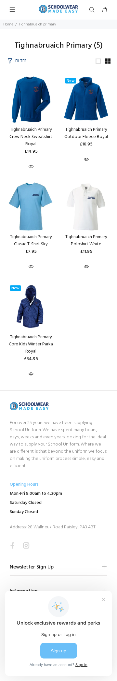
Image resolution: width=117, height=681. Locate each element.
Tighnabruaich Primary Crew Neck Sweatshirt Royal (30, 137)
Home (8, 24)
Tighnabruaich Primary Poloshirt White (86, 240)
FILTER (21, 61)
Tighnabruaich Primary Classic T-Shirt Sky (31, 240)
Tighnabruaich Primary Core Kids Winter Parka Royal (31, 344)
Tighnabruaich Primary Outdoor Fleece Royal (86, 133)
